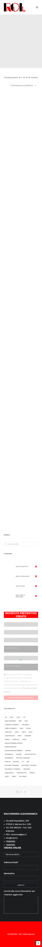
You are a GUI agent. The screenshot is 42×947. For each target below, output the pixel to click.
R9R (28, 761)
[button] (37, 7)
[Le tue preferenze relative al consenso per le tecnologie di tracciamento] (38, 943)
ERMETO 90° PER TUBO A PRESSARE (21, 520)
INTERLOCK (16, 739)
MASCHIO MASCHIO (10, 747)
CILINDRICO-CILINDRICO (12, 724)
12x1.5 (11, 717)
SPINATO (32, 773)
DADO (30, 732)
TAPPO (7, 776)
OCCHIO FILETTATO (30, 754)
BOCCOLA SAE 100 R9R (21, 346)
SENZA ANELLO (9, 773)
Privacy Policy (11, 841)
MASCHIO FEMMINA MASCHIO (13, 743)
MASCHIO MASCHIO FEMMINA (13, 750)
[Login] (30, 7)
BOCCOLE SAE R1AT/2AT (21, 433)
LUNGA (24, 739)
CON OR (28, 728)
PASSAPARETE (9, 758)
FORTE (20, 736)
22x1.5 (18, 717)
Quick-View (35, 94)
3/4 (6, 717)
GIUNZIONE (28, 736)
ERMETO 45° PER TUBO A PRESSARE (21, 477)
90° (24, 717)
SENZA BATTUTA (21, 773)
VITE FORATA (22, 776)
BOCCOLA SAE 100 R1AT (21, 172)
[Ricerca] (27, 7)
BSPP (20, 721)
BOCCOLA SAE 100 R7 (21, 303)
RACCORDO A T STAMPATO (12, 769)
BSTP (26, 721)
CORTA (17, 732)
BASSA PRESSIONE (10, 721)
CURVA (24, 732)
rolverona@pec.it (19, 834)
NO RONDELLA (9, 754)
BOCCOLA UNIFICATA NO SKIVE (21, 390)
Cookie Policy (11, 845)
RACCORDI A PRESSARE (12, 765)
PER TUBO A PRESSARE (23, 758)
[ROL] (14, 7)
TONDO (14, 776)
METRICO (28, 750)
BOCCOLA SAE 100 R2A (21, 216)
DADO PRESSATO (10, 736)
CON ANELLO (25, 724)
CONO (21, 728)
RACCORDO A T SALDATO (29, 765)
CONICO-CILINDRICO (11, 728)
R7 (23, 761)
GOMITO (7, 739)
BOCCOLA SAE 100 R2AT (21, 260)
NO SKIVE (19, 754)
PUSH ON (7, 761)
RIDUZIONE (26, 769)
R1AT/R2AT (16, 761)
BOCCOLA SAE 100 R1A (21, 129)
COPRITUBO (8, 732)
